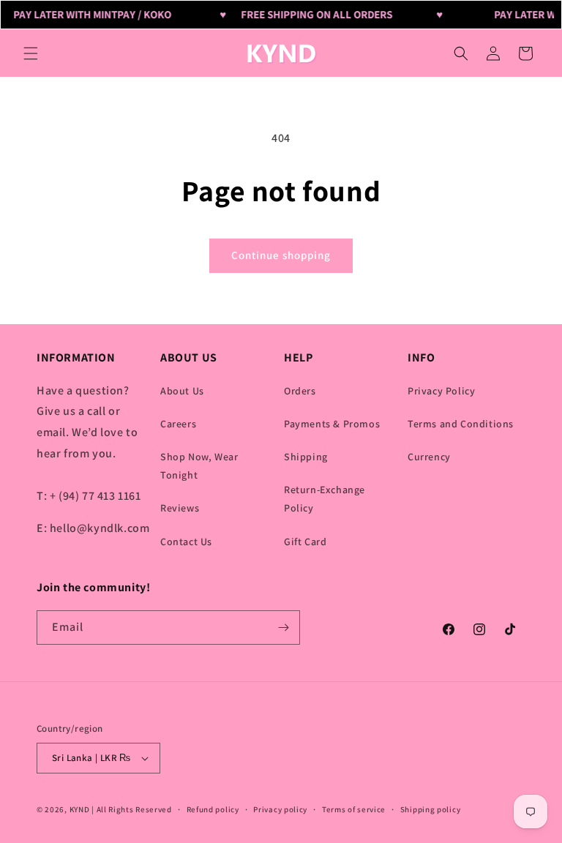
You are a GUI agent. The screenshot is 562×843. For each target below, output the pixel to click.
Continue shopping (281, 255)
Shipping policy (430, 809)
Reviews (179, 507)
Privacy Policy (441, 390)
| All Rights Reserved (131, 809)
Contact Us (186, 541)
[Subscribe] (283, 627)
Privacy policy (280, 809)
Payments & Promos (332, 423)
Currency (429, 456)
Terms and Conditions (461, 423)
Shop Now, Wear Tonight (199, 466)
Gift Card (305, 541)
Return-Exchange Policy (324, 498)
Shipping (306, 456)
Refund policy (213, 809)
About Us (182, 390)
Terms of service (354, 809)
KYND (81, 809)
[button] (31, 53)
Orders (300, 390)
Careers (178, 423)
